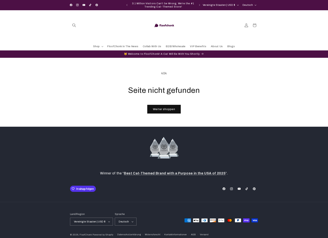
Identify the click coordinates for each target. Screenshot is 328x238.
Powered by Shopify (103, 235)
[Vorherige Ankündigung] (127, 5)
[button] (74, 25)
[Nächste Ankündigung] (199, 5)
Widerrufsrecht (152, 234)
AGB (193, 234)
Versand (204, 234)
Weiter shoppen (164, 109)
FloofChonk (86, 235)
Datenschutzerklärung (129, 234)
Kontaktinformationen (175, 234)
